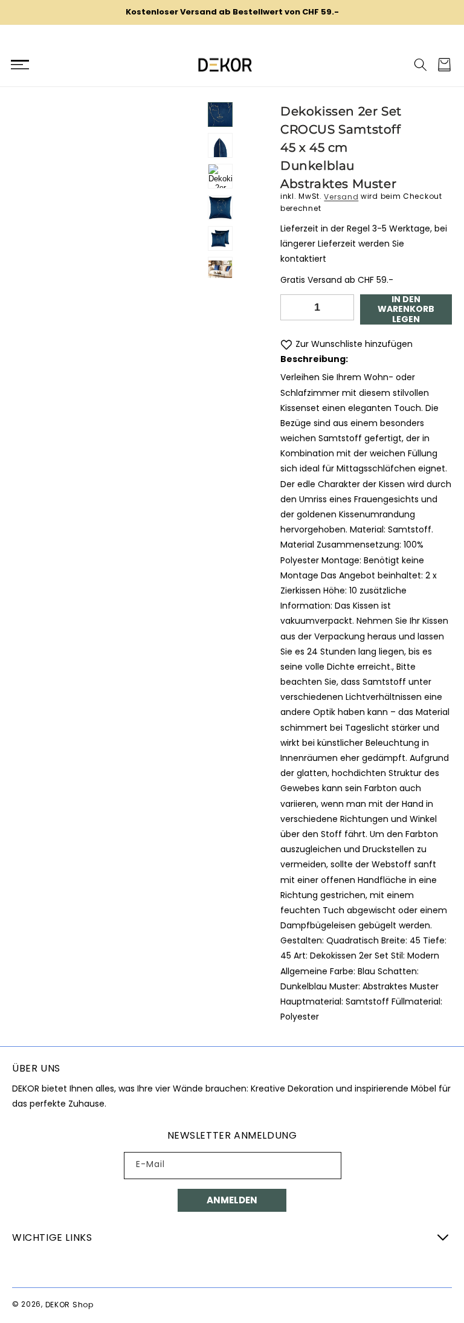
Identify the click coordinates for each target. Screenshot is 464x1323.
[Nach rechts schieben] (220, 278)
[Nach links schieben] (220, 99)
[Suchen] (420, 64)
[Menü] (19, 64)
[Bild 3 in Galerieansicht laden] (220, 176)
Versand (341, 196)
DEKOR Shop (69, 1304)
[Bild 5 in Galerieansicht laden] (220, 237)
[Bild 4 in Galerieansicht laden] (220, 207)
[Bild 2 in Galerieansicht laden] (220, 145)
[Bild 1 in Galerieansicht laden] (220, 114)
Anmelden (232, 1200)
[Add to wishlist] (286, 344)
